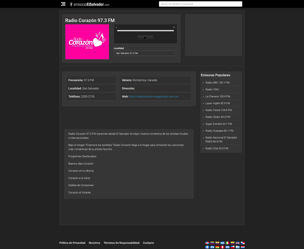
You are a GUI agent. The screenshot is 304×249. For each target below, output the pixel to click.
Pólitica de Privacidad (72, 242)
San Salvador (83, 88)
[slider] (145, 30)
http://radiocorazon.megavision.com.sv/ (154, 96)
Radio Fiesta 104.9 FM (219, 110)
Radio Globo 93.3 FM (218, 116)
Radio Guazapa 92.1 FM (219, 130)
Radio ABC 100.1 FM (218, 82)
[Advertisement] (213, 35)
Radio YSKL (212, 89)
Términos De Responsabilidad (121, 242)
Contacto (148, 242)
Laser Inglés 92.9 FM (218, 103)
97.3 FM (81, 80)
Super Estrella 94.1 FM (219, 123)
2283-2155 (81, 96)
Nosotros (94, 242)
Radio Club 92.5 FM (217, 148)
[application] (145, 34)
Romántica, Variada (139, 80)
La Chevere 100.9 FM (218, 96)
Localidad (119, 48)
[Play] (145, 38)
